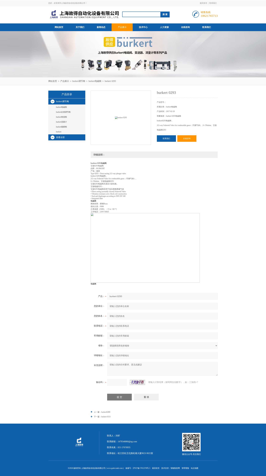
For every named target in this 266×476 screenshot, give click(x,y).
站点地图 (194, 468)
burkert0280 (105, 412)
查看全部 (60, 137)
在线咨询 (185, 27)
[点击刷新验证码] (137, 382)
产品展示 (122, 27)
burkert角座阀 (61, 117)
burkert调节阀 (78, 81)
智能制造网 (175, 468)
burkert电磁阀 (95, 81)
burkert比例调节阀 (63, 112)
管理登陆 (185, 468)
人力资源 (164, 27)
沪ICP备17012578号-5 (141, 468)
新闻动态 (101, 27)
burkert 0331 (106, 417)
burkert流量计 (61, 122)
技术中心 (143, 27)
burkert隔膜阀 (61, 127)
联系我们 (213, 3)
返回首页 (203, 3)
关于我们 (80, 27)
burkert (58, 132)
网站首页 (59, 27)
